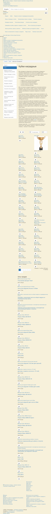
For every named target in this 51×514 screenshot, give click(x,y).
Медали (6, 16)
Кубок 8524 (36, 242)
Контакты (18, 35)
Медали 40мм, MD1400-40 (24, 394)
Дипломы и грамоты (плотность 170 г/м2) (28, 371)
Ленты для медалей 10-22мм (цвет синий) (29, 386)
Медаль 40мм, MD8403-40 (24, 340)
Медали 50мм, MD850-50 (24, 433)
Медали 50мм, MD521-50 (24, 467)
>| (21, 272)
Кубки (11, 16)
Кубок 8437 (36, 255)
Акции (15, 35)
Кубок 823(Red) (37, 261)
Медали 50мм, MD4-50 (24, 348)
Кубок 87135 (36, 167)
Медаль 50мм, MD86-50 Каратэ (26, 417)
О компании (5, 12)
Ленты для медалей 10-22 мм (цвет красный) (29, 363)
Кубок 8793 (36, 154)
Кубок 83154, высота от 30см (24, 261)
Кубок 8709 (21, 174)
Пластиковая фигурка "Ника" (25, 280)
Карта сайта (29, 490)
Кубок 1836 (20, 459)
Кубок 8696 (21, 187)
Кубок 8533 (36, 229)
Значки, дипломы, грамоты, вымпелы (12, 28)
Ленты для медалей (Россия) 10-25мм (28, 288)
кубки (35, 119)
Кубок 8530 (21, 242)
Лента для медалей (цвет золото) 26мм (28, 402)
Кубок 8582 (36, 207)
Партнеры (29, 486)
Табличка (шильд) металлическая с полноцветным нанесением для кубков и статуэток (31, 308)
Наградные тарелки (9, 22)
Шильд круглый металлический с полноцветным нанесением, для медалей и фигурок (30, 450)
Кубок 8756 (36, 161)
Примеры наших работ (37, 31)
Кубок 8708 (36, 174)
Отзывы (28, 488)
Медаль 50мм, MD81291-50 (25, 379)
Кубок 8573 (21, 213)
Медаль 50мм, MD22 (23, 410)
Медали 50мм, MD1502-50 (24, 425)
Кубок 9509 (36, 135)
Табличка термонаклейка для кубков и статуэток (30, 441)
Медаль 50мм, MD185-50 (24, 316)
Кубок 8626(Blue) (22, 194)
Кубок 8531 (36, 235)
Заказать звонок (6, 2)
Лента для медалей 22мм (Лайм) (26, 332)
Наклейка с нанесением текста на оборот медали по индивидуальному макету (31, 298)
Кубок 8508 (36, 248)
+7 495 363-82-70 (6, 3)
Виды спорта (28, 31)
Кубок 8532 (21, 235)
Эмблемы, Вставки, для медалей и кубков (30, 28)
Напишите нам (6, 5)
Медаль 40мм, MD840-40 (24, 324)
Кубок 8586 (21, 207)
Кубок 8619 (36, 200)
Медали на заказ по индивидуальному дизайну (24, 16)
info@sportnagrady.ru (13, 5)
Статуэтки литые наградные (31, 22)
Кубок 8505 (21, 255)
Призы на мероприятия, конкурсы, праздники (14, 31)
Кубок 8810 (21, 154)
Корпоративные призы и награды (25, 19)
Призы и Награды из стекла (10, 19)
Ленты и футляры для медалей (34, 25)
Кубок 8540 (21, 220)
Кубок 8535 (21, 229)
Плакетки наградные (38, 19)
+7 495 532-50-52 (6, 4)
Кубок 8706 (36, 180)
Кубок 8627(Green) (38, 187)
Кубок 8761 (21, 135)
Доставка (29, 483)
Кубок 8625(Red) (37, 194)
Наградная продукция (18, 509)
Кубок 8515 (21, 248)
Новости (28, 489)
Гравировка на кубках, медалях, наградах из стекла (15, 25)
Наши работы (30, 485)
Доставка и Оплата (10, 35)
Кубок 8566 (36, 213)
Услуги (42, 28)
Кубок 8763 (21, 161)
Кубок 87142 (21, 167)
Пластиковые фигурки (19, 22)
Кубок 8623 (21, 200)
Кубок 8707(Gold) (22, 180)
